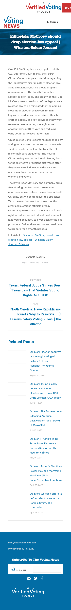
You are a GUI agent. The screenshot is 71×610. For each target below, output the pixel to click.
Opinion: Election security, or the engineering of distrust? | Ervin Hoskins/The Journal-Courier (45, 361)
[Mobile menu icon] (64, 22)
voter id (45, 262)
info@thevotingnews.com (22, 542)
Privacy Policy (16, 548)
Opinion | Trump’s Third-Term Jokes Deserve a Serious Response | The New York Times (44, 445)
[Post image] (17, 356)
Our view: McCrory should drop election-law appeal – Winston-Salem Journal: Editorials (34, 239)
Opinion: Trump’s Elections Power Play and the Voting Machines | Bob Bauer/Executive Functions (46, 473)
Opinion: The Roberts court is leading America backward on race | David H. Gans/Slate (46, 418)
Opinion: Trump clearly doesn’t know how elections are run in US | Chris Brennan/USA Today (45, 390)
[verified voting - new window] (43, 13)
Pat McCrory (34, 262)
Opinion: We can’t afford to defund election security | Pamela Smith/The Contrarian (46, 500)
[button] (52, 22)
